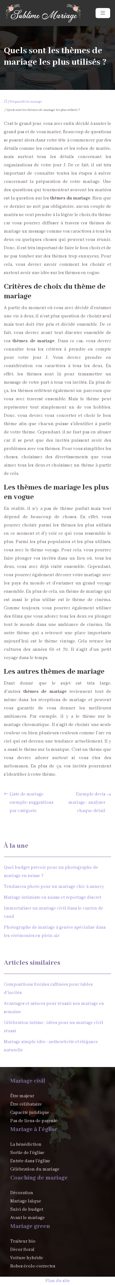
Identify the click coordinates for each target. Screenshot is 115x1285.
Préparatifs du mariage (26, 102)
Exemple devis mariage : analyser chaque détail (86, 802)
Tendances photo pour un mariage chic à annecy (54, 886)
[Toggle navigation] (103, 13)
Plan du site (57, 1281)
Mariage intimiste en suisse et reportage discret (52, 897)
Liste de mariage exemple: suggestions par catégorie (31, 802)
